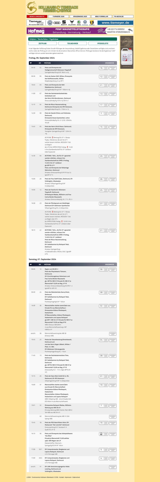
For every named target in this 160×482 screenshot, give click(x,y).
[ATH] (126, 68)
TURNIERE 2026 (58, 16)
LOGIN (29, 477)
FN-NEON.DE (119, 16)
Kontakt (61, 477)
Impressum (68, 477)
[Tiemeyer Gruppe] (80, 25)
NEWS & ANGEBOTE (36, 16)
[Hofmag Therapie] (80, 33)
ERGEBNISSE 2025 (80, 16)
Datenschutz (76, 477)
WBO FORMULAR (101, 16)
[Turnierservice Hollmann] (53, 14)
